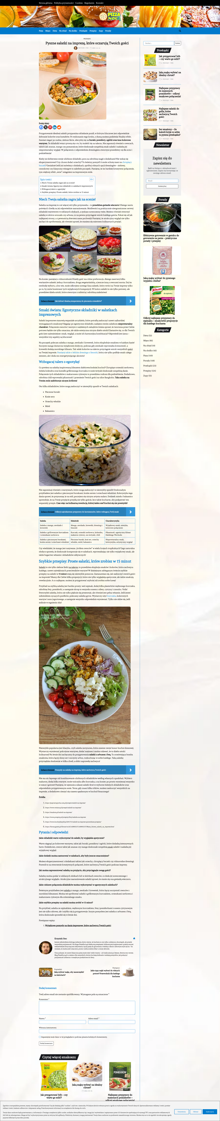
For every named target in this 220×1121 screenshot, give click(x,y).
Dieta (55, 31)
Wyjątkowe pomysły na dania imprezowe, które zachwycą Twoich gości (78, 925)
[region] (110, 1111)
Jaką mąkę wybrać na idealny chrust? (87, 1086)
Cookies (79, 3)
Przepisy (93, 31)
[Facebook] (41, 127)
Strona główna (45, 3)
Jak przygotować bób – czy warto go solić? (54, 1096)
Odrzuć (195, 1112)
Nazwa (42, 1019)
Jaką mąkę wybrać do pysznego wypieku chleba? (159, 279)
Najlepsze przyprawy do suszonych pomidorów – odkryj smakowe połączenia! (120, 1097)
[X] (46, 127)
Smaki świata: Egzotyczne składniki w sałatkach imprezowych (67, 186)
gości (130, 349)
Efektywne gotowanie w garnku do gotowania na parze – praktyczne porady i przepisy (161, 238)
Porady (108, 31)
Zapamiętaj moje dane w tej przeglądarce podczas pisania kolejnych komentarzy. (74, 1037)
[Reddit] (59, 127)
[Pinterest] (50, 127)
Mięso (47, 31)
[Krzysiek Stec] (45, 947)
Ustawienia (182, 1112)
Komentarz (44, 999)
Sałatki (42, 567)
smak (110, 847)
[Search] (180, 31)
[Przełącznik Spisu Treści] (90, 179)
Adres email (93, 1019)
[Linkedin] (55, 127)
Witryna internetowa (47, 1028)
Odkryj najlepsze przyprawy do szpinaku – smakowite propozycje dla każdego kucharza (160, 321)
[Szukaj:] (158, 43)
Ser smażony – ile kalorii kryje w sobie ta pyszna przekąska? (169, 132)
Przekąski (83, 31)
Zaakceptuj (210, 1112)
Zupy (101, 31)
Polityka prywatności (64, 3)
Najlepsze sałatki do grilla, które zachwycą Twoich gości (169, 112)
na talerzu (73, 567)
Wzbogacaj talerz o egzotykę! (53, 189)
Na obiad (63, 31)
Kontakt (99, 3)
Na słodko (73, 31)
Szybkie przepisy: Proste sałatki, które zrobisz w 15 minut (65, 192)
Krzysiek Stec (83, 48)
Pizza (41, 31)
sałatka (67, 890)
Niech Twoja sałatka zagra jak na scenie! (58, 183)
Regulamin (89, 3)
